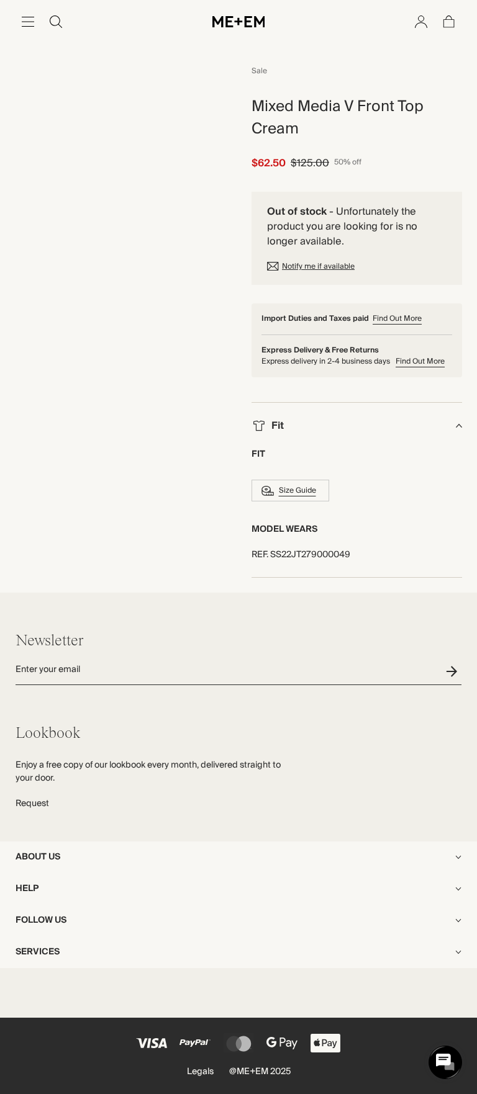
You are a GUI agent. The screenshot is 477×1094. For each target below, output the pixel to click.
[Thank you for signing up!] (453, 671)
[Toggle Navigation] (28, 21)
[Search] (55, 21)
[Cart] (449, 21)
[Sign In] (421, 21)
